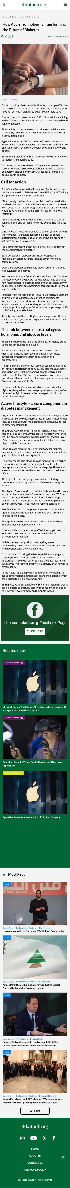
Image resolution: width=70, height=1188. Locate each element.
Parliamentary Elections (26, 928)
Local (7, 884)
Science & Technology (14, 662)
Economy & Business (13, 773)
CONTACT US (35, 1162)
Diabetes (14, 99)
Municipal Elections (47, 1096)
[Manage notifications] (63, 1157)
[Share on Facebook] (13, 36)
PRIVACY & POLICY (35, 1169)
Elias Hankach (45, 928)
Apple (4, 99)
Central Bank (44, 981)
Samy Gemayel (9, 1039)
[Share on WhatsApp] (6, 36)
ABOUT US (35, 1155)
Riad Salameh (23, 1039)
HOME (35, 1148)
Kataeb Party (8, 928)
